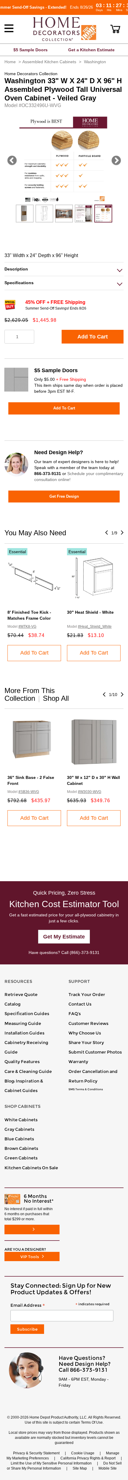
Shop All (56, 698)
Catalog (12, 1004)
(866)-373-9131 (84, 952)
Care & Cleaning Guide (28, 1071)
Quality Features (22, 1061)
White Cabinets (21, 1119)
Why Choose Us (84, 1033)
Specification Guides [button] (26, 1013)
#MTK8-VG (27, 626)
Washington (95, 61)
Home (10, 61)
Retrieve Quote (21, 994)
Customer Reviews (88, 1023)
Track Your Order (86, 994)
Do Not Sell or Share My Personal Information (64, 1465)
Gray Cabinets (19, 1129)
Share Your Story (86, 1042)
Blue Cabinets (19, 1139)
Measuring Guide (22, 1023)
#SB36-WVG (28, 792)
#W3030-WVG (89, 792)
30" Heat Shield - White (90, 612)
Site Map (80, 1468)
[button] (115, 28)
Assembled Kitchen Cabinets (49, 61)
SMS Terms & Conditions (85, 1089)
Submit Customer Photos (95, 1052)
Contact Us (79, 1004)
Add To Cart (92, 337)
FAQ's (74, 1013)
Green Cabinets (21, 1158)
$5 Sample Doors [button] (30, 49)
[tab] (64, 269)
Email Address (59, 1305)
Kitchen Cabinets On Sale (31, 1167)
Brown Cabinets (21, 1148)
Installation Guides (24, 1033)
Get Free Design (64, 496)
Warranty (78, 1061)
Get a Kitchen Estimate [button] (91, 49)
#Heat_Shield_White (95, 626)
